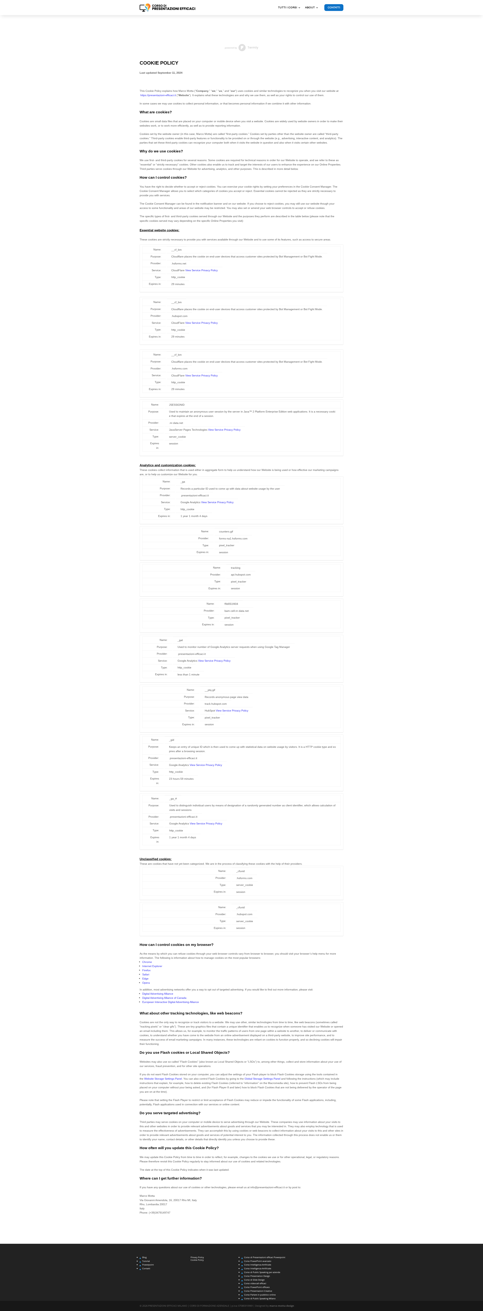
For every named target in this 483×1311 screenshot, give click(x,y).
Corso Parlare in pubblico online (260, 1294)
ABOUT (310, 7)
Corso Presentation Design (257, 1276)
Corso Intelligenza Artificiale (257, 1264)
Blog (144, 1257)
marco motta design (281, 1305)
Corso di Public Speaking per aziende (262, 1272)
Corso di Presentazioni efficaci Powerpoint (264, 1257)
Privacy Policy (197, 1257)
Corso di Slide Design (254, 1279)
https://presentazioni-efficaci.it (158, 95)
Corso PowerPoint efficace (257, 1287)
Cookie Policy (197, 1259)
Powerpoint (148, 1264)
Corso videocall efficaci (255, 1283)
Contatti (334, 7)
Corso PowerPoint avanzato (257, 1261)
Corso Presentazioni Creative (258, 1290)
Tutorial (146, 1261)
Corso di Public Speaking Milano (260, 1298)
